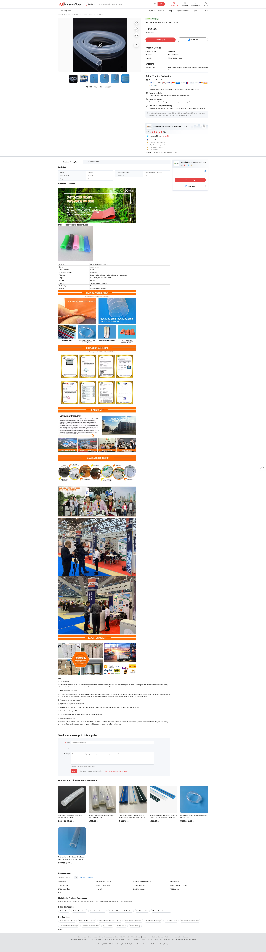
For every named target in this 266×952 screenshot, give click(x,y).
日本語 (156, 939)
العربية (144, 939)
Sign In (149, 152)
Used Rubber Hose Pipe (153, 921)
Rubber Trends (121, 926)
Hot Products (82, 937)
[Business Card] (205, 171)
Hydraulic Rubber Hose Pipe (69, 926)
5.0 (182, 165)
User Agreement (144, 944)
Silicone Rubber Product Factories (110, 921)
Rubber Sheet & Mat (79, 911)
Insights (185, 937)
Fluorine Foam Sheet (139, 885)
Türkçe (173, 939)
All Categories (65, 11)
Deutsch (129, 939)
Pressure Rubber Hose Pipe (190, 921)
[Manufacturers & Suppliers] (69, 4)
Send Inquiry (160, 40)
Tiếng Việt (180, 939)
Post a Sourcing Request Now (116, 771)
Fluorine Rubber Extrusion (178, 885)
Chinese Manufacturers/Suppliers (108, 937)
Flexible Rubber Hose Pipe (90, 926)
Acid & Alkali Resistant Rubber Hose (120, 911)
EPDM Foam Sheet (64, 889)
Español (91, 939)
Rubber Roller (64, 911)
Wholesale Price (135, 937)
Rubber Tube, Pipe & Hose (96, 15)
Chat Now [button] (194, 40)
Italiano (123, 939)
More (60, 930)
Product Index (169, 937)
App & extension (182, 11)
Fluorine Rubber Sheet (103, 885)
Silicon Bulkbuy (135, 926)
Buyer (160, 11)
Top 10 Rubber (107, 926)
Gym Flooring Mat (139, 889)
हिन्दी (161, 939)
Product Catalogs (87, 877)
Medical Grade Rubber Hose (161, 911)
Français (105, 939)
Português (98, 939)
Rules (206, 11)
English (84, 939)
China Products (92, 937)
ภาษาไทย (167, 939)
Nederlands (137, 939)
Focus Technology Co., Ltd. (119, 944)
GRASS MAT (62, 882)
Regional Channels (157, 937)
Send (74, 771)
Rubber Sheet (174, 882)
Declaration (154, 944)
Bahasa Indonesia (191, 939)
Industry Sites (146, 937)
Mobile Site (178, 937)
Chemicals (67, 15)
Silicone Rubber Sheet (102, 882)
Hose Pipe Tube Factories (133, 921)
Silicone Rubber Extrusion (141, 882)
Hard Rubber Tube (142, 911)
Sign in (206, 5)
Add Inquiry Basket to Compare (100, 87)
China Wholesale (124, 937)
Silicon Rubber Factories (87, 921)
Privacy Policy (164, 944)
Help (170, 11)
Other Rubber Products (97, 911)
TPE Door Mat (174, 889)
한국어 (150, 939)
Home (60, 15)
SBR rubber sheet (63, 885)
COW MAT (99, 889)
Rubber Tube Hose (171, 921)
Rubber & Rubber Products (79, 15)
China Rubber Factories (67, 921)
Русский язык (114, 939)
